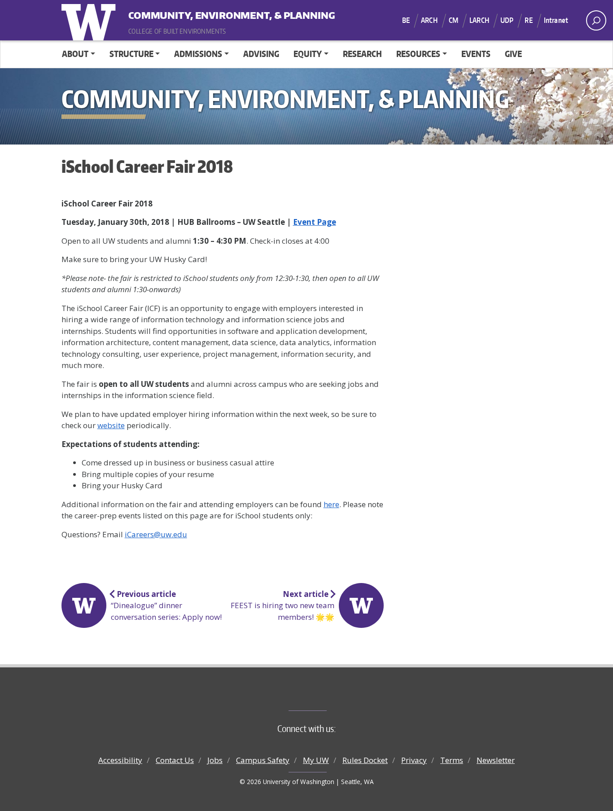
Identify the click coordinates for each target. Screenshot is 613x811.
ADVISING (261, 53)
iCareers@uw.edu (156, 534)
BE (406, 20)
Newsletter (496, 760)
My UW (316, 760)
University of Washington (90, 20)
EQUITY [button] (307, 53)
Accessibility (120, 760)
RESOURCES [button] (418, 53)
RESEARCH (362, 53)
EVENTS (475, 53)
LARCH (479, 20)
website (111, 425)
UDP (506, 20)
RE (528, 20)
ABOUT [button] (75, 53)
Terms (451, 760)
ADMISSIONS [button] (198, 53)
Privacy (414, 760)
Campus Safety (262, 760)
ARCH (429, 20)
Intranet (556, 20)
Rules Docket (365, 760)
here (331, 504)
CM (453, 20)
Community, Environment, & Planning (184, 13)
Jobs (215, 760)
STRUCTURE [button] (131, 53)
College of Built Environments (325, 695)
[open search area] (596, 20)
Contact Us (175, 760)
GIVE (513, 53)
